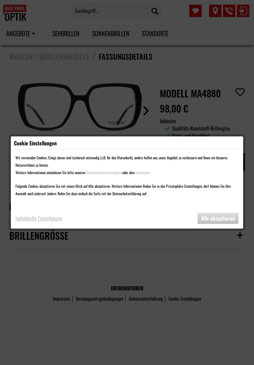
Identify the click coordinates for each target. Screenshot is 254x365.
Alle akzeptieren (218, 218)
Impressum (143, 172)
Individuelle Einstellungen (38, 218)
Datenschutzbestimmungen (103, 172)
